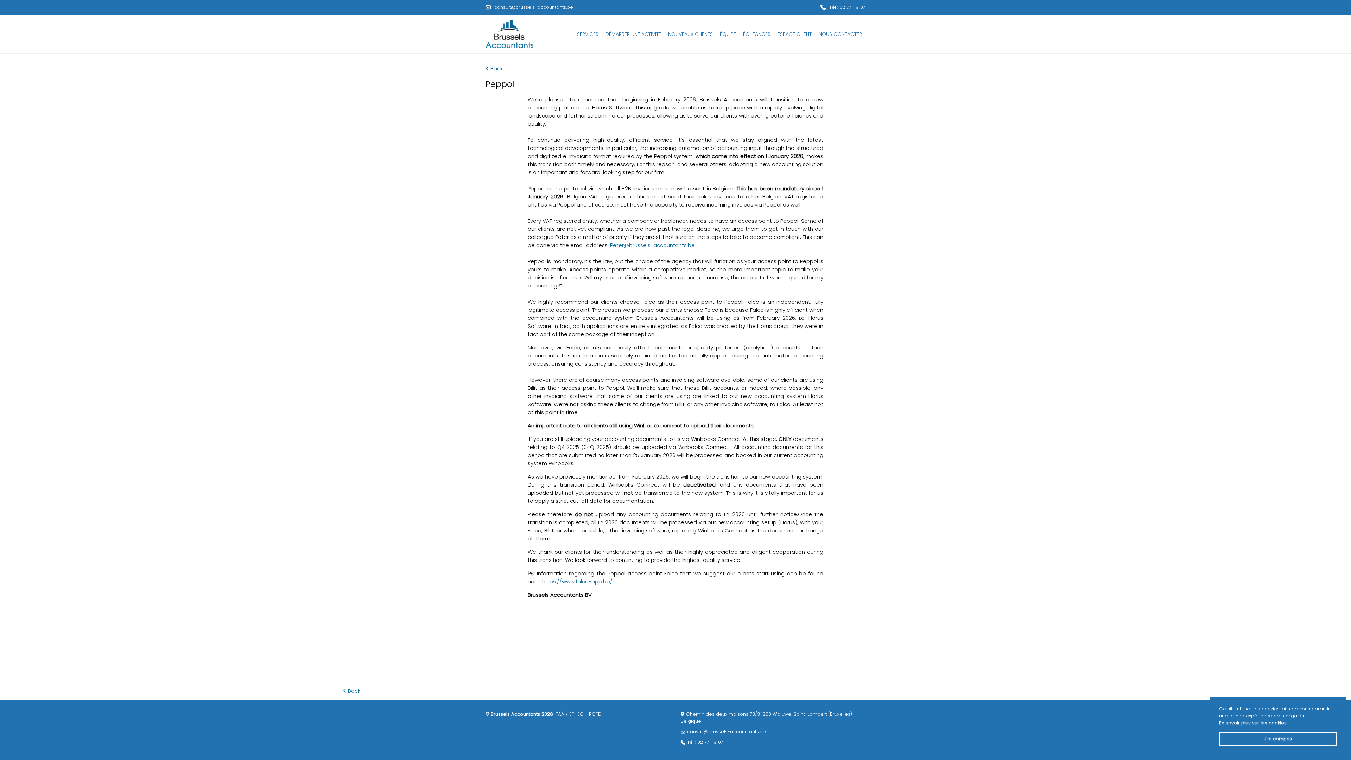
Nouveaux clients (690, 34)
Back (496, 68)
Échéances (756, 34)
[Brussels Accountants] (509, 34)
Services (587, 34)
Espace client (795, 34)
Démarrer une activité (633, 34)
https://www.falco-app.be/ (577, 581)
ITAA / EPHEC (569, 714)
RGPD (595, 714)
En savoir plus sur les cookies (1253, 723)
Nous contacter (840, 34)
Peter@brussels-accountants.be (652, 245)
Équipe (728, 34)
